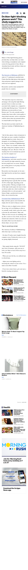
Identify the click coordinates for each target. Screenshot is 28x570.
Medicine (5, 13)
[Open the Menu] (2, 2)
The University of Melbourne (10, 75)
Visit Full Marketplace (21, 315)
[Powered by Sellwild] (24, 402)
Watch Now (23, 2)
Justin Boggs (10, 52)
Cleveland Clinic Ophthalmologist (11, 198)
